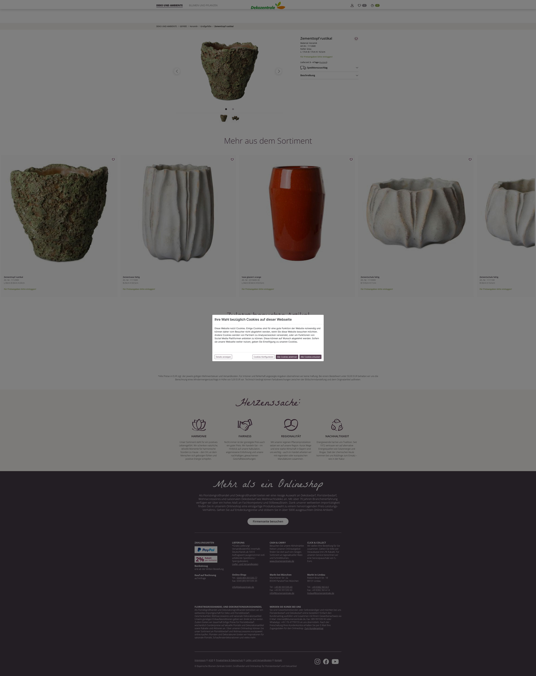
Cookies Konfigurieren (263, 357)
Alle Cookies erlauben (310, 357)
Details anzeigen (223, 357)
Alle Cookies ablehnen (287, 357)
